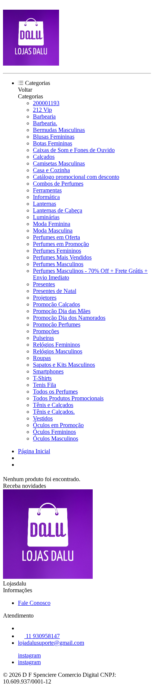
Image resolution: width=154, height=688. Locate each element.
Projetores (44, 297)
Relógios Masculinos (57, 351)
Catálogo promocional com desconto (76, 177)
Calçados (44, 157)
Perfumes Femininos (57, 250)
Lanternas (44, 204)
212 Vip (42, 110)
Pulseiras (43, 338)
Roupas (42, 358)
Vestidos (43, 418)
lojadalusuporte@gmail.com (51, 643)
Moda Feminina (51, 224)
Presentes (44, 284)
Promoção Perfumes (56, 324)
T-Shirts (42, 378)
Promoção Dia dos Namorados (69, 318)
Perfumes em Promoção (61, 244)
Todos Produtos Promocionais (68, 398)
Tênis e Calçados (53, 405)
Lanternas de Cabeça (57, 210)
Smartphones (48, 371)
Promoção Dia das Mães (61, 311)
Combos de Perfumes (58, 183)
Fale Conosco (34, 603)
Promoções (46, 331)
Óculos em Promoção (58, 425)
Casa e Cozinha (51, 170)
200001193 (46, 103)
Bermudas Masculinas (59, 130)
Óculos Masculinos (55, 438)
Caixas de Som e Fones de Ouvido (74, 150)
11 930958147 (42, 636)
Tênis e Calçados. (54, 411)
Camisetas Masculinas (59, 163)
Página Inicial (34, 451)
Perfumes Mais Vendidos (62, 257)
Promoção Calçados (56, 304)
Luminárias (46, 217)
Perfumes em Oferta (56, 237)
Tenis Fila (44, 385)
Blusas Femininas (53, 136)
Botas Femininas (52, 143)
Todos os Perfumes (55, 391)
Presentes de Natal (54, 291)
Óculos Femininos (54, 432)
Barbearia (44, 116)
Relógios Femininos (56, 344)
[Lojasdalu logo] (31, 63)
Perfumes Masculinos (58, 264)
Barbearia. (45, 123)
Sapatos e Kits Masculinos (64, 365)
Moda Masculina (53, 230)
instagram (29, 655)
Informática (46, 197)
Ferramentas (47, 190)
